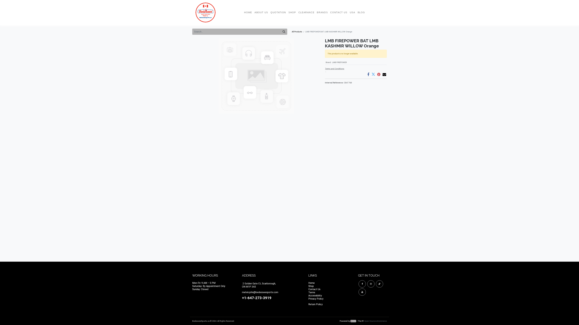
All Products (297, 32)
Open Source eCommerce (375, 321)
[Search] (284, 32)
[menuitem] (248, 12)
